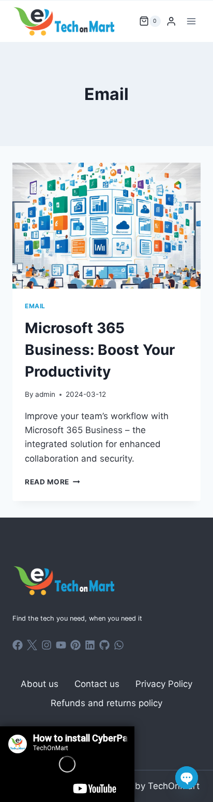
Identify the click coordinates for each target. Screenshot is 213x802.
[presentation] (106, 226)
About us (39, 684)
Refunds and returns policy (106, 703)
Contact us (96, 684)
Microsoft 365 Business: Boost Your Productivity (100, 349)
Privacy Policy (163, 684)
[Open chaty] (186, 777)
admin (45, 394)
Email (35, 306)
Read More (52, 482)
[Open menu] (191, 21)
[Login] (171, 21)
